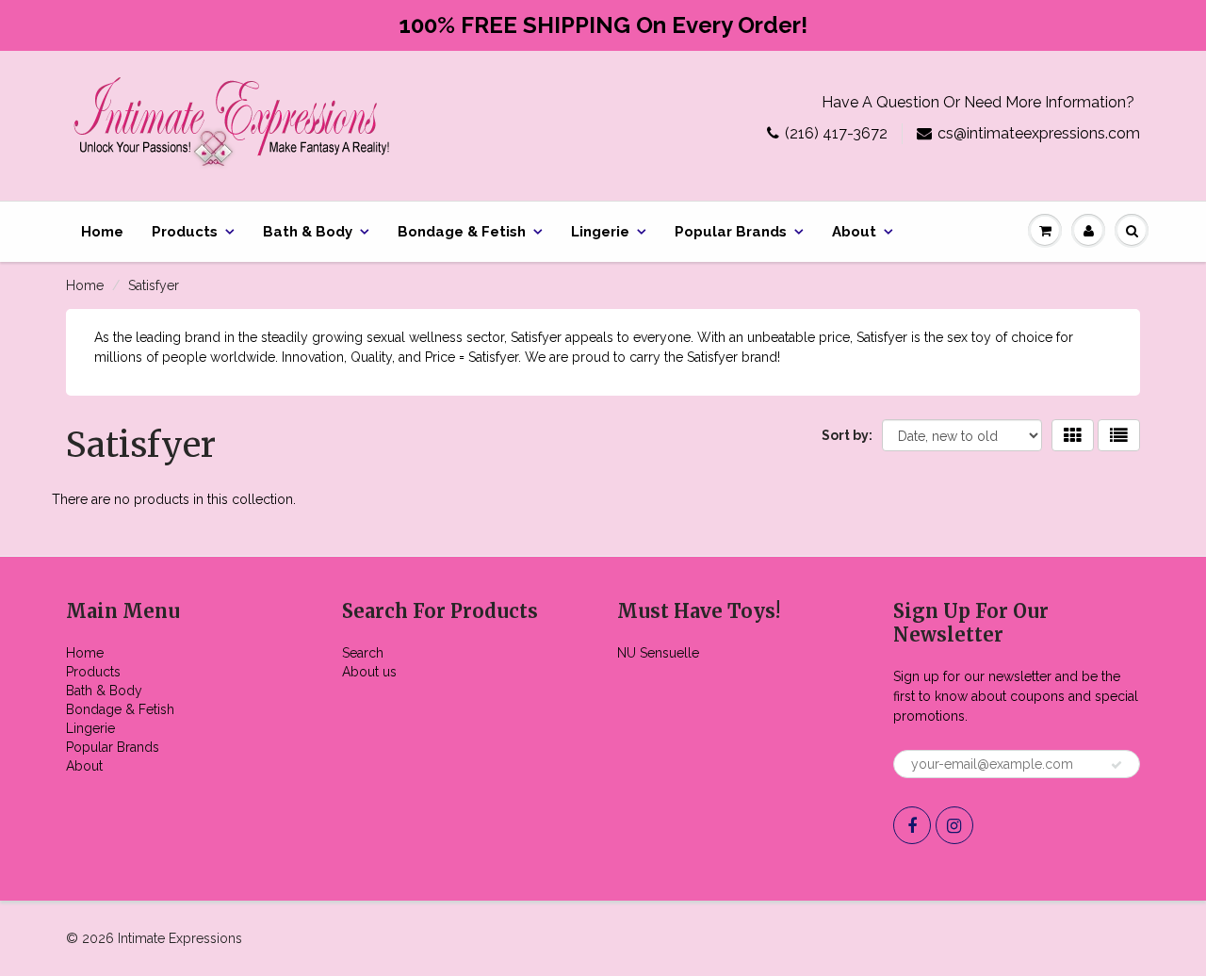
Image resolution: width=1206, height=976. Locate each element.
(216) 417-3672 (836, 133)
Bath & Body (307, 231)
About (854, 231)
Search (362, 652)
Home (102, 231)
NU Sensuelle (658, 652)
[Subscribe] (1116, 765)
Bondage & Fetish (462, 231)
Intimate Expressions (180, 938)
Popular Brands (731, 231)
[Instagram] (954, 825)
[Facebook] (912, 825)
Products (185, 231)
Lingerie (600, 231)
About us (369, 671)
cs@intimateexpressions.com (1038, 133)
